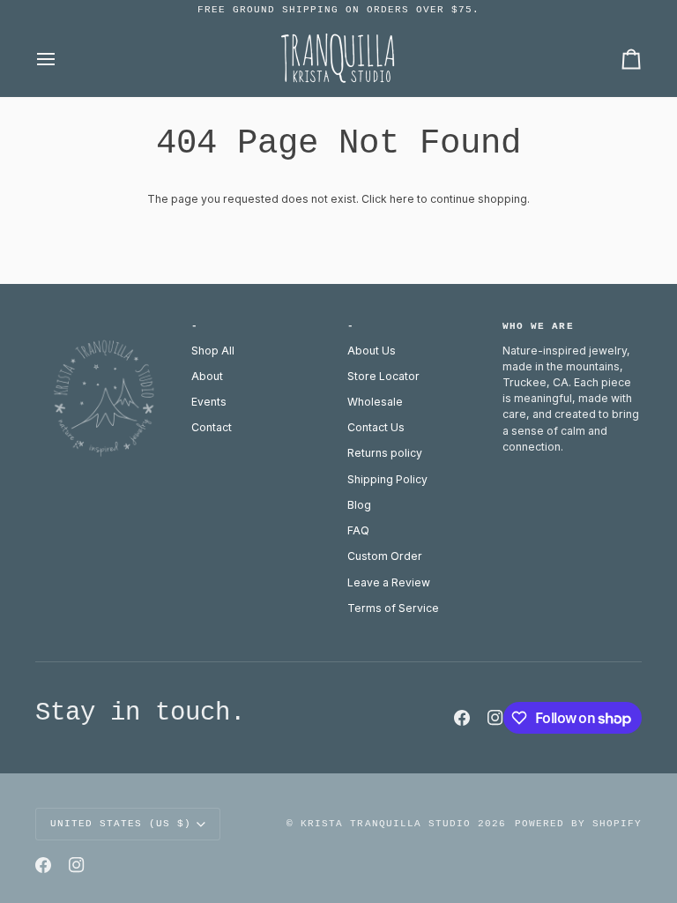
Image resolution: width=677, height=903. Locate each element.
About (207, 376)
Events (209, 401)
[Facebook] (462, 718)
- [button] (194, 326)
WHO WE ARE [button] (537, 326)
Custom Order (384, 556)
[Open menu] (61, 58)
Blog (359, 504)
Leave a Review (388, 582)
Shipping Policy (387, 479)
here (402, 198)
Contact (211, 427)
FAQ (358, 530)
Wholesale (375, 401)
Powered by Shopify (578, 823)
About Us (371, 350)
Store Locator (383, 376)
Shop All (212, 350)
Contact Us (376, 427)
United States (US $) (120, 823)
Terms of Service (393, 608)
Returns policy (384, 452)
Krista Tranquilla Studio (385, 823)
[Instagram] (495, 718)
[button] (105, 323)
